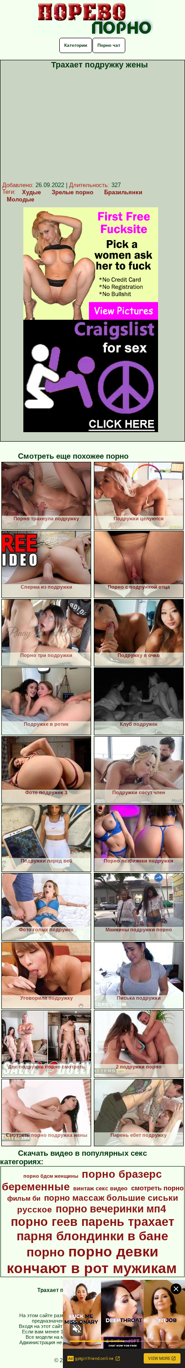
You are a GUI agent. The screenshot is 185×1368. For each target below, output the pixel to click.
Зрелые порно (72, 192)
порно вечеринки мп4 (111, 1209)
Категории (75, 45)
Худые (31, 192)
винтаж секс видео (100, 1188)
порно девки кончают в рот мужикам (92, 1259)
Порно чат (108, 45)
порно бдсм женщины (50, 1176)
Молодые (20, 199)
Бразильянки (123, 192)
